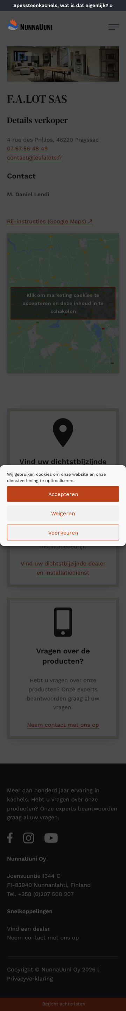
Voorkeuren (63, 532)
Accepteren (63, 494)
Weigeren (63, 513)
